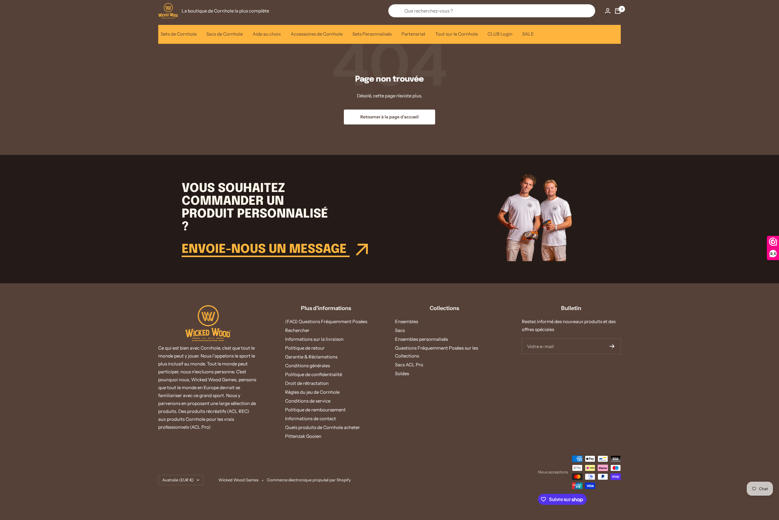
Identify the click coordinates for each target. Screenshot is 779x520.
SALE (528, 34)
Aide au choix (267, 34)
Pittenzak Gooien (303, 436)
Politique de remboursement (315, 410)
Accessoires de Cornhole (317, 34)
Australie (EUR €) (178, 479)
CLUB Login (499, 34)
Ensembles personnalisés (421, 339)
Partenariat (413, 34)
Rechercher (297, 330)
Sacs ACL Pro (409, 365)
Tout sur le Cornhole (456, 34)
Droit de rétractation (307, 383)
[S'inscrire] (612, 346)
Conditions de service (307, 401)
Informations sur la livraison (314, 339)
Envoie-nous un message (266, 249)
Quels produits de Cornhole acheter (322, 427)
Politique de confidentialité (313, 374)
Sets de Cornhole (179, 34)
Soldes (402, 373)
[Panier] (618, 11)
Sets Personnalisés (372, 34)
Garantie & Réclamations (311, 357)
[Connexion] (607, 10)
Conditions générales (307, 365)
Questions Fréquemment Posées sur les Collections (436, 352)
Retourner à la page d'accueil (389, 117)
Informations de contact (310, 418)
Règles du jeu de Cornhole (312, 392)
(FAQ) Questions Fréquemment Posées (326, 321)
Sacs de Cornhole (224, 34)
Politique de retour (305, 348)
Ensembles (406, 321)
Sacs (400, 330)
